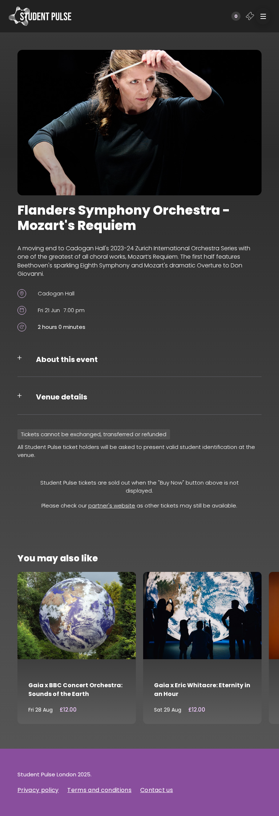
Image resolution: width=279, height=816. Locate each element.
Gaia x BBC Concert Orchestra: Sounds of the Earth (75, 689)
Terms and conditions (99, 790)
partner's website (111, 505)
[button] (263, 16)
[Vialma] (40, 16)
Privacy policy (37, 790)
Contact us (156, 790)
